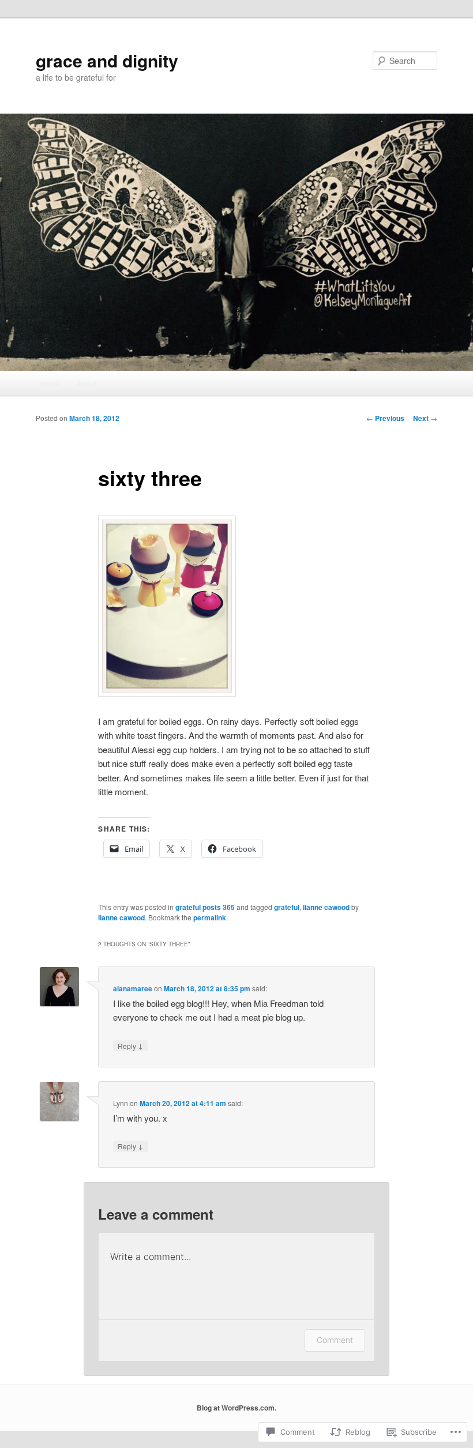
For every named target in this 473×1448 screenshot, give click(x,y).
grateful (286, 907)
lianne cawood (326, 907)
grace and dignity (107, 60)
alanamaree (132, 988)
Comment (335, 1340)
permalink (209, 917)
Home (49, 383)
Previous (385, 418)
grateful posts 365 (205, 907)
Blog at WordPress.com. (236, 1407)
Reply (130, 1045)
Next (425, 418)
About (86, 383)
